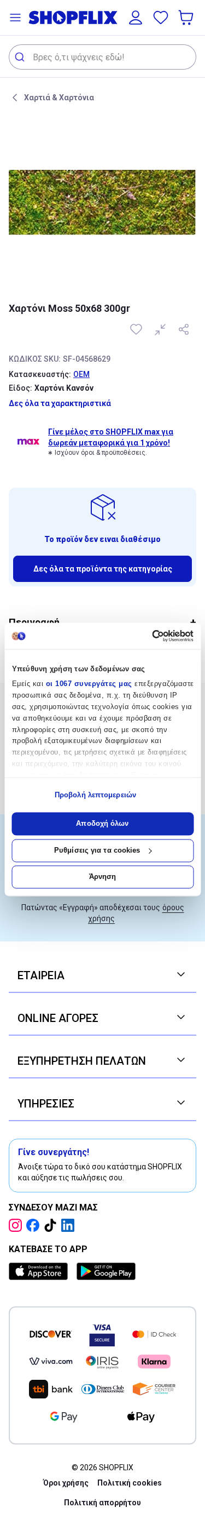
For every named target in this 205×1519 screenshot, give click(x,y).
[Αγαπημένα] (161, 17)
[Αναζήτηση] (21, 57)
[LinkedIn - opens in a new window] (70, 1225)
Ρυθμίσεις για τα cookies (97, 850)
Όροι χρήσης (66, 1482)
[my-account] (135, 17)
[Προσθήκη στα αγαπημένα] (137, 329)
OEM (81, 374)
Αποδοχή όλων (102, 824)
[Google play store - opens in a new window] (106, 1271)
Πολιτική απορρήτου (102, 1502)
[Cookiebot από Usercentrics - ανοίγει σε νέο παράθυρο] (147, 636)
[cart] (187, 17)
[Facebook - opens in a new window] (35, 1225)
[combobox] (102, 57)
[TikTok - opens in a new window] (52, 1225)
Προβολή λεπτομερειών (95, 795)
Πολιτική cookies (129, 1482)
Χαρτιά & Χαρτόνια (59, 97)
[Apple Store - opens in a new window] (40, 1271)
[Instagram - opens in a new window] (17, 1225)
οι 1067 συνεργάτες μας (88, 684)
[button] (15, 17)
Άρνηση (102, 877)
